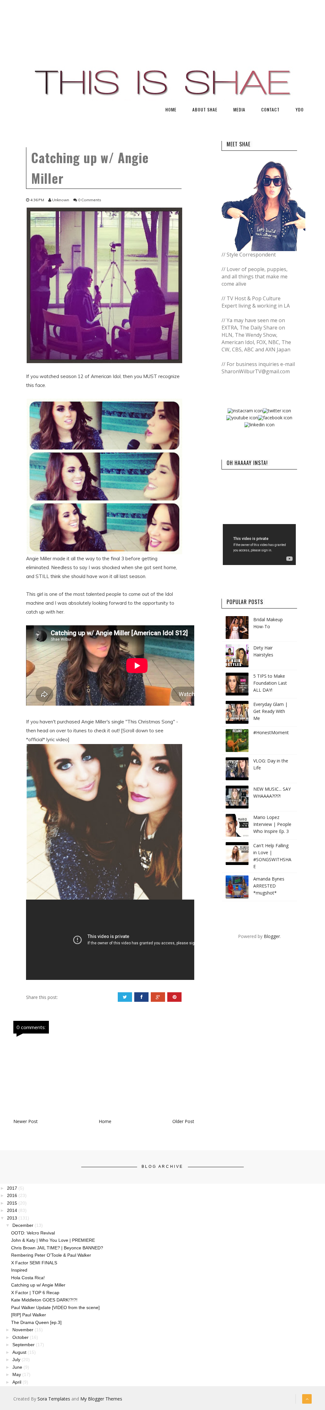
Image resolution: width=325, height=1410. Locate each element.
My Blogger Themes (101, 1399)
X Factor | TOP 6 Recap (35, 1292)
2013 (12, 1217)
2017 (12, 1188)
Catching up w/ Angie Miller (38, 1284)
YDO (299, 109)
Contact (270, 109)
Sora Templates (53, 1399)
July (17, 1359)
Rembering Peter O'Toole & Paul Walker (51, 1255)
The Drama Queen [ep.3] (36, 1322)
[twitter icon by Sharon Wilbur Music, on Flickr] (277, 410)
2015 (12, 1203)
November (23, 1329)
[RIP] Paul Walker (28, 1314)
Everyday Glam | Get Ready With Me (270, 711)
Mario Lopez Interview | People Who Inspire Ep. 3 (272, 824)
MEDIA (239, 109)
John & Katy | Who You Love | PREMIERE (53, 1240)
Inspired (19, 1270)
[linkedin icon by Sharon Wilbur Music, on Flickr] (259, 424)
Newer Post (25, 1121)
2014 (12, 1210)
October (21, 1337)
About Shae (204, 109)
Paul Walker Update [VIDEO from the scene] (55, 1307)
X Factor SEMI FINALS (34, 1262)
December (23, 1225)
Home (170, 109)
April (17, 1382)
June (17, 1367)
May (17, 1374)
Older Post (183, 1121)
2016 (12, 1195)
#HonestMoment (271, 732)
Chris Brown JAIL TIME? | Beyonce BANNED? (57, 1247)
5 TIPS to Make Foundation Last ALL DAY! (270, 683)
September (24, 1344)
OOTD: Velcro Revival (33, 1232)
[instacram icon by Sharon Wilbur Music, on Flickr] (245, 410)
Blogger (272, 936)
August (20, 1352)
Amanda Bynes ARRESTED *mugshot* (268, 886)
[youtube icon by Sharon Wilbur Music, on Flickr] (242, 417)
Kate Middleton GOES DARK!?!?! (44, 1299)
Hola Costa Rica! (28, 1277)
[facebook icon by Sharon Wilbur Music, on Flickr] (275, 417)
